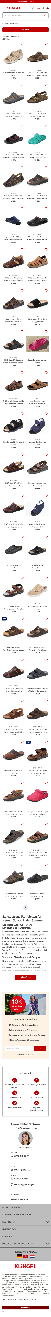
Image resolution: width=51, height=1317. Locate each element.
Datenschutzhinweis (25, 1054)
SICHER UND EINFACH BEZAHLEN (16, 1214)
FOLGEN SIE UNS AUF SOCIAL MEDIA (18, 1244)
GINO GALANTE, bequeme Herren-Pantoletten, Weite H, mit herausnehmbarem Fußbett (37, 197)
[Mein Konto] (33, 8)
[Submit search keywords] (45, 15)
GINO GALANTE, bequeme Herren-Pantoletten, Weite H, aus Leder (37, 238)
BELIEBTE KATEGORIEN (12, 1207)
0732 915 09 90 (21, 1156)
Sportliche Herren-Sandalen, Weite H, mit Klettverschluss (13, 894)
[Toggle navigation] (3, 8)
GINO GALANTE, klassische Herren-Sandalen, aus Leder (37, 279)
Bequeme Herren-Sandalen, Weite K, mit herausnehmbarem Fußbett (37, 484)
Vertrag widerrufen (19, 1199)
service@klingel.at (22, 1169)
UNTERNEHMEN (9, 1229)
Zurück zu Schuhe (11, 23)
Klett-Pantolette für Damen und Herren (37, 607)
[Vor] (31, 907)
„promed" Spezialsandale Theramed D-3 (37, 525)
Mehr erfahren (25, 977)
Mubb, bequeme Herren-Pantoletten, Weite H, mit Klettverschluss (13, 115)
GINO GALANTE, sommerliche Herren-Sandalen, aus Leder (13, 402)
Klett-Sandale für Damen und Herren (13, 74)
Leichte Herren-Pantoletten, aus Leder (13, 771)
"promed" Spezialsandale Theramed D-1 (37, 443)
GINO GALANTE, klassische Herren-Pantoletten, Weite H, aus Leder (37, 74)
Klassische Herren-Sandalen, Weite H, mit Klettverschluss (13, 812)
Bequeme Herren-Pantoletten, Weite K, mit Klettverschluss (37, 689)
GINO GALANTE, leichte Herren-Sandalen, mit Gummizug (37, 115)
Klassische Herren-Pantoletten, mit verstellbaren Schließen (13, 648)
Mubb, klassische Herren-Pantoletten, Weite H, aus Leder (37, 402)
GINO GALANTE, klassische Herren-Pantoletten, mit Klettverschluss (37, 731)
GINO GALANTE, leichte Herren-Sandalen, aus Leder (13, 279)
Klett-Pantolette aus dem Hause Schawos (13, 566)
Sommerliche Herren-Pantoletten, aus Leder (37, 894)
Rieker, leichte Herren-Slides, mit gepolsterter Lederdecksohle (37, 320)
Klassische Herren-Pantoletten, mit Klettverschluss (37, 566)
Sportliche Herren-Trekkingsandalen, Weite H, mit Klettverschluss (13, 607)
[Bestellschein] (43, 8)
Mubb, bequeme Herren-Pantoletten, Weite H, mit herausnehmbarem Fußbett (13, 320)
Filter (27, 29)
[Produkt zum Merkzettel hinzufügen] (22, 44)
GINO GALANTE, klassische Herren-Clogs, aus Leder (13, 525)
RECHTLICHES (8, 1222)
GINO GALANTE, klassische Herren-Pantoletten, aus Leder (13, 156)
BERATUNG (7, 1236)
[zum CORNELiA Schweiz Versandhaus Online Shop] (25, 1256)
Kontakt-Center (21, 1178)
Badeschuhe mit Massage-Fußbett (37, 361)
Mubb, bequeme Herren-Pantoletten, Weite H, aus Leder (37, 648)
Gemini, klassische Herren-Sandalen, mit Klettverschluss (13, 197)
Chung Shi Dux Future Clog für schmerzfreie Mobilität (37, 812)
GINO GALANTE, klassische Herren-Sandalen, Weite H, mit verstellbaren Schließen (13, 731)
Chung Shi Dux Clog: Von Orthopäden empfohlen (37, 156)
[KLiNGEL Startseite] (14, 7)
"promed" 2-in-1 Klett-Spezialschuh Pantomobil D (13, 238)
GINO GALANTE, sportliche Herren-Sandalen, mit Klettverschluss (37, 771)
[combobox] (25, 15)
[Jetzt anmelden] (40, 1048)
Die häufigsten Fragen (24, 1184)
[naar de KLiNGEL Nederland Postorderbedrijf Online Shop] (32, 1256)
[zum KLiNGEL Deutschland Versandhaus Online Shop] (19, 1256)
